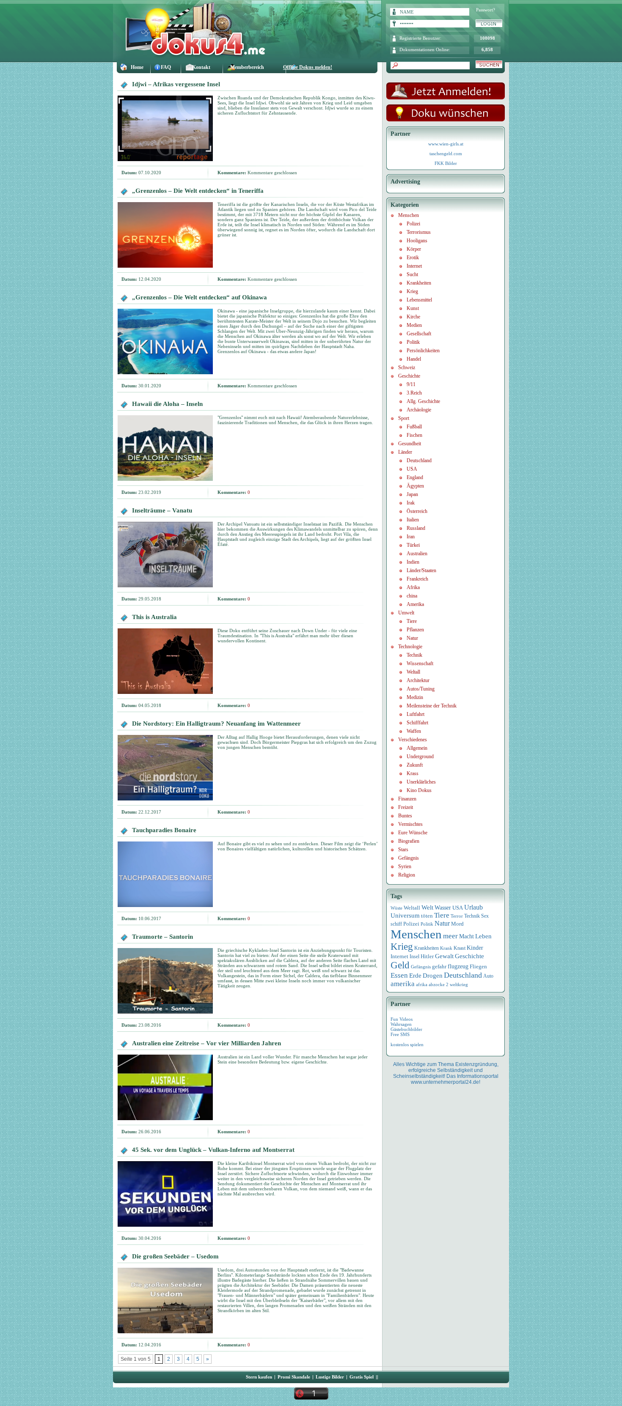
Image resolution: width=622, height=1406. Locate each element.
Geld (400, 965)
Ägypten (415, 486)
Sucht (412, 274)
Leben (483, 936)
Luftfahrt (415, 714)
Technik (414, 655)
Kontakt (201, 67)
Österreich (417, 511)
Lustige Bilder (330, 1376)
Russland (416, 528)
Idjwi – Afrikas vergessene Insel (176, 84)
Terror (457, 916)
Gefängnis (408, 858)
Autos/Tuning (421, 689)
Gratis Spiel (362, 1376)
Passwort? (485, 9)
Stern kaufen (259, 1376)
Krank (446, 948)
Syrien (404, 866)
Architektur (418, 680)
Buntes (405, 816)
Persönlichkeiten (423, 351)
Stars (403, 849)
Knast (459, 948)
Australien (417, 553)
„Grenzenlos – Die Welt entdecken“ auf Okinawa (199, 297)
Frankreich (417, 579)
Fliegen (478, 966)
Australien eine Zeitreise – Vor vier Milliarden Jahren (206, 1043)
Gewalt (444, 956)
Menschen (408, 215)
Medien (414, 325)
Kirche (413, 317)
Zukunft (415, 765)
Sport (403, 418)
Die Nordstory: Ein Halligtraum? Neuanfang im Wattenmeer (216, 723)
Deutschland (419, 460)
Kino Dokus (419, 790)
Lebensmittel (419, 300)
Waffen (414, 731)
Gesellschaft (419, 334)
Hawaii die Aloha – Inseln (167, 403)
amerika (403, 984)
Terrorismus (419, 232)
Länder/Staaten (421, 570)
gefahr (439, 967)
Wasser (443, 907)
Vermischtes (410, 824)
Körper (414, 249)
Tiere (412, 621)
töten (427, 916)
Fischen (414, 435)
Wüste (396, 907)
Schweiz (406, 367)
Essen (399, 975)
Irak (411, 503)
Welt (427, 907)
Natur (412, 638)
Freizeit (405, 807)
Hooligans (417, 241)
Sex (485, 916)
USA (412, 469)
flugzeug (458, 966)
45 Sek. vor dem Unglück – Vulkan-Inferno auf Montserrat (213, 1149)
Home (137, 67)
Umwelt (406, 613)
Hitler (427, 956)
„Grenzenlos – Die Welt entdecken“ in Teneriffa (198, 190)
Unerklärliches (421, 782)
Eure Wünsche (412, 833)
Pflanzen (415, 630)
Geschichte (409, 376)
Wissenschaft (420, 663)
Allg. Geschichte (423, 401)
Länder (405, 452)
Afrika (413, 587)
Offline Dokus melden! (307, 67)
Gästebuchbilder (406, 1029)
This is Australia (154, 617)
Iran (411, 537)
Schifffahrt (417, 723)
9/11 (411, 384)
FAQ (166, 67)
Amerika (415, 604)
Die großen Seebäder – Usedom (175, 1256)
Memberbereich (247, 67)
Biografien (408, 841)
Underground (420, 756)
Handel (414, 359)
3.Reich (414, 393)
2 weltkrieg (457, 984)
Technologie (410, 647)
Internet (414, 266)
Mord (457, 924)
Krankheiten (419, 283)
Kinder (475, 948)
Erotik (413, 257)
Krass (412, 773)
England (415, 477)
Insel (414, 956)
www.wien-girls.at (445, 143)
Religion (406, 875)
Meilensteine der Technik (432, 706)
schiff (396, 924)
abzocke (437, 984)
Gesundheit (409, 444)
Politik (413, 342)
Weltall (413, 672)
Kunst (413, 308)
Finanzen (407, 799)
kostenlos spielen (407, 1044)
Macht (466, 936)
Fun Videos (402, 1019)
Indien (413, 562)
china (412, 596)
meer (450, 936)
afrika (421, 984)
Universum (405, 915)
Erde (415, 975)
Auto (488, 975)
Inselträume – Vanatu (162, 510)
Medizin (415, 697)
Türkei (413, 545)
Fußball (414, 427)
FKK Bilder (446, 163)
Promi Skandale (294, 1376)
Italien (413, 520)
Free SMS (400, 1034)
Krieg (412, 291)
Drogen (433, 975)
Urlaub (473, 907)
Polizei (413, 224)
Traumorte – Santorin (162, 936)
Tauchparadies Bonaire (164, 830)
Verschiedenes (412, 740)
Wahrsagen (401, 1024)
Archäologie (419, 410)
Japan (412, 494)
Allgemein (417, 748)
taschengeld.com (445, 153)
